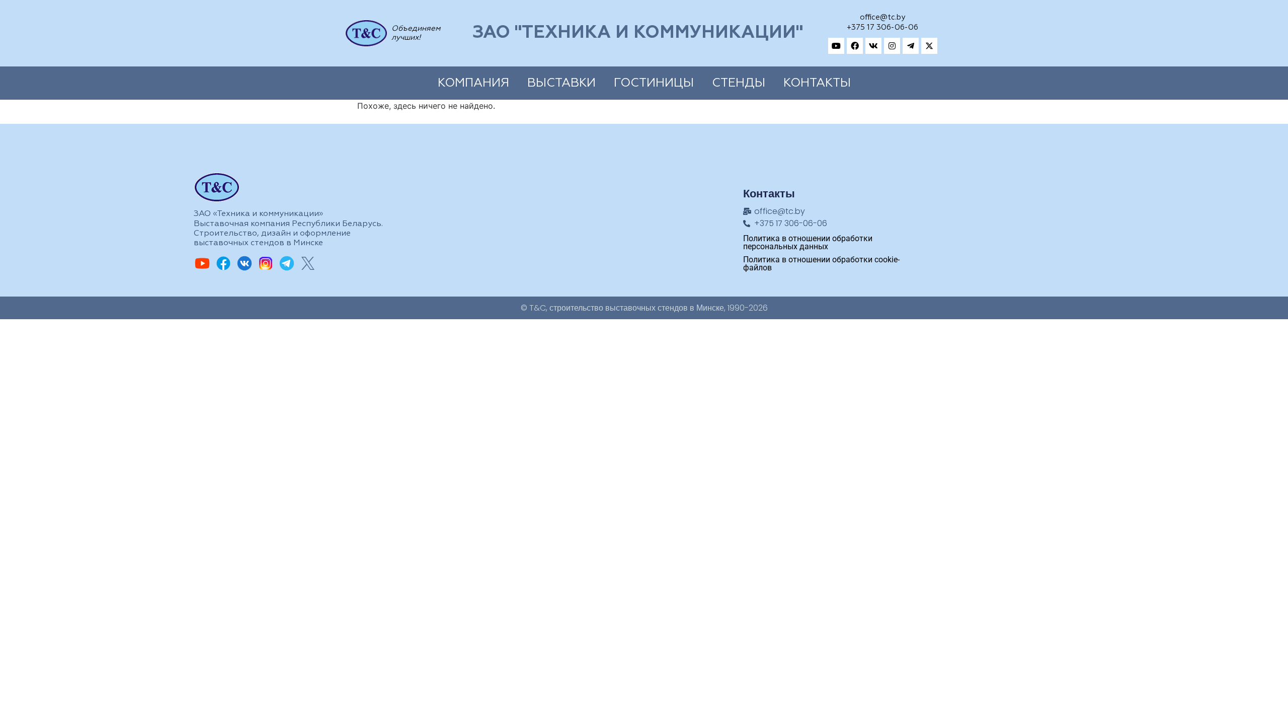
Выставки (561, 83)
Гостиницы (654, 83)
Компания (473, 83)
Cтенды (738, 83)
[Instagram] (892, 46)
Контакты (817, 83)
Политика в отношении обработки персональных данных (807, 242)
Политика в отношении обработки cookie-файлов (821, 263)
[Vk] (873, 46)
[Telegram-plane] (911, 46)
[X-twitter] (929, 46)
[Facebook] (855, 46)
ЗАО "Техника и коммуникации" (637, 33)
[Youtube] (836, 46)
